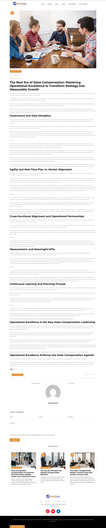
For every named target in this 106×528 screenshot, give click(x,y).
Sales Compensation (17, 78)
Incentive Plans (18, 75)
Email (40, 416)
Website (71, 416)
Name (11, 416)
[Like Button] (11, 369)
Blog (12, 75)
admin (18, 71)
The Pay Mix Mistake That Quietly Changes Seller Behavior (51, 473)
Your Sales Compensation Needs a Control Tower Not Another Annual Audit (81, 473)
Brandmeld (62, 519)
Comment (12, 423)
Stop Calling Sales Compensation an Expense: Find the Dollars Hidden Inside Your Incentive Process (23, 473)
